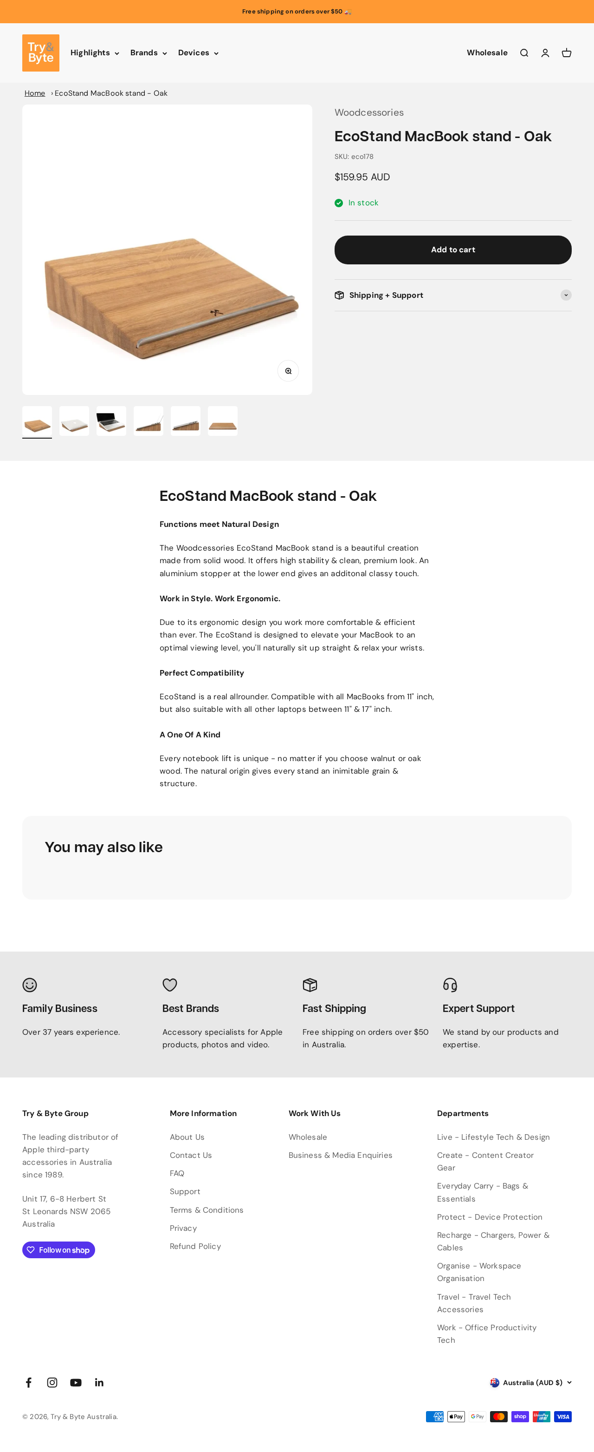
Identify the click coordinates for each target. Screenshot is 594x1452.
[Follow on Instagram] (52, 1382)
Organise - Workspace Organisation (479, 1272)
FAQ (177, 1173)
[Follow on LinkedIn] (99, 1382)
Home (35, 93)
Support (185, 1191)
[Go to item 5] (185, 422)
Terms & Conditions (207, 1210)
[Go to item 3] (111, 422)
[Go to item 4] (148, 422)
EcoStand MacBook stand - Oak (111, 93)
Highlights (90, 53)
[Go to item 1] (37, 422)
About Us (187, 1137)
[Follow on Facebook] (28, 1382)
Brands (144, 53)
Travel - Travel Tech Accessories (474, 1303)
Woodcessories (369, 112)
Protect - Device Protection (490, 1217)
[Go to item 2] (74, 422)
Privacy (183, 1228)
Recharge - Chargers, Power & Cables (493, 1241)
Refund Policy (195, 1246)
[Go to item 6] (223, 422)
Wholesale (487, 53)
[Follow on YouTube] (76, 1382)
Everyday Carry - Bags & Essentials (482, 1192)
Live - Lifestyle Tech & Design (493, 1137)
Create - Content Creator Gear (485, 1161)
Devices (193, 53)
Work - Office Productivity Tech (486, 1333)
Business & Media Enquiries (341, 1155)
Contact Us (191, 1155)
